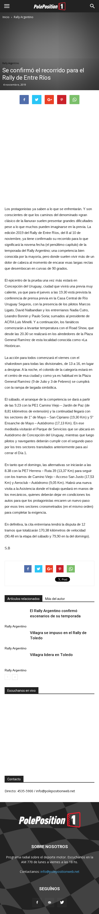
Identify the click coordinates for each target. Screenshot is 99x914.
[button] (92, 6)
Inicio (6, 17)
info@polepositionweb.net (60, 871)
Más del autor (55, 599)
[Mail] (49, 902)
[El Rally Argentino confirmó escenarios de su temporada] (16, 616)
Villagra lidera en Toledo (51, 654)
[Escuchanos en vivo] (49, 731)
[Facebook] (37, 902)
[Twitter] (62, 902)
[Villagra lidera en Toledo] (16, 660)
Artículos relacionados (23, 599)
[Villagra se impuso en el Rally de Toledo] (16, 638)
